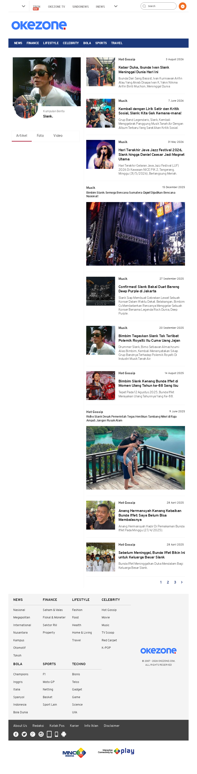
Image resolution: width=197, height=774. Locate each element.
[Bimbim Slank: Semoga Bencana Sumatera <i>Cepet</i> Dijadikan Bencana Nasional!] (135, 234)
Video (57, 136)
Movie (106, 617)
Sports (101, 43)
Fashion (77, 610)
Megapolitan (21, 617)
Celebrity (71, 43)
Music (105, 625)
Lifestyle (51, 43)
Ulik (74, 712)
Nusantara (20, 632)
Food (75, 617)
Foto (40, 136)
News (18, 43)
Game (76, 697)
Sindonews (80, 6)
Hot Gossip (109, 610)
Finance (33, 43)
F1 (44, 674)
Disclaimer (111, 726)
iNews (100, 6)
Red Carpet (109, 640)
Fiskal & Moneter (54, 617)
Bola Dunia (20, 712)
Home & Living (82, 632)
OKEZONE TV (56, 6)
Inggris (18, 682)
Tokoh (17, 655)
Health (76, 625)
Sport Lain (50, 704)
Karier (74, 726)
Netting (48, 689)
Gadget (77, 689)
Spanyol (18, 697)
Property (49, 632)
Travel (117, 43)
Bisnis (76, 674)
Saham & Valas (53, 610)
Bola (87, 43)
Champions (20, 674)
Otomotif (19, 647)
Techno (79, 664)
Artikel (21, 136)
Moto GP (49, 682)
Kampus (18, 640)
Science (77, 704)
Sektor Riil (50, 625)
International (22, 625)
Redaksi (38, 726)
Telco (75, 682)
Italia (16, 689)
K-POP (106, 647)
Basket (47, 697)
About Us (20, 726)
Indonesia (19, 704)
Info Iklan (91, 726)
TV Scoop (108, 632)
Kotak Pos (56, 726)
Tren (37, 7)
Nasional (19, 610)
